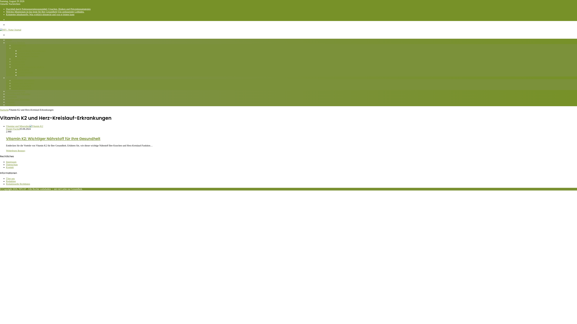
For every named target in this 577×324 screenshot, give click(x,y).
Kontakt (10, 167)
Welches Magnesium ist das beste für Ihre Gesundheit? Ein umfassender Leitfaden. (45, 11)
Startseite (4, 110)
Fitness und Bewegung (23, 83)
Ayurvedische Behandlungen (32, 51)
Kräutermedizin (25, 72)
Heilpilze (10, 102)
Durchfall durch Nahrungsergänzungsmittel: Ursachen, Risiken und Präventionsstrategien (48, 9)
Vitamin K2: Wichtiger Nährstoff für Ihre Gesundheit (53, 138)
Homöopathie (18, 61)
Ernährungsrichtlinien (28, 56)
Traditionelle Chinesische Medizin (28, 67)
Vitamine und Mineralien (18, 99)
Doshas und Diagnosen (29, 53)
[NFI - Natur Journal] (10, 29)
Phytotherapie (18, 64)
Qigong (21, 75)
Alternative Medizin (15, 42)
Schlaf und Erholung (22, 88)
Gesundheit (11, 77)
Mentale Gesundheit (21, 86)
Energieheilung (19, 59)
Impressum (11, 162)
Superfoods (11, 96)
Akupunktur (24, 69)
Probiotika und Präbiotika (18, 94)
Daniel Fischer (13, 129)
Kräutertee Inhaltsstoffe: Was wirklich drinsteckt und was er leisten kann (40, 14)
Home (9, 40)
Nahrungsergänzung (15, 91)
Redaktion (11, 181)
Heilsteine (10, 105)
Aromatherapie (19, 45)
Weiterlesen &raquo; (15, 150)
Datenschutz (12, 164)
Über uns (10, 178)
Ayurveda (16, 48)
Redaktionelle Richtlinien (18, 184)
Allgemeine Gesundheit (23, 80)
